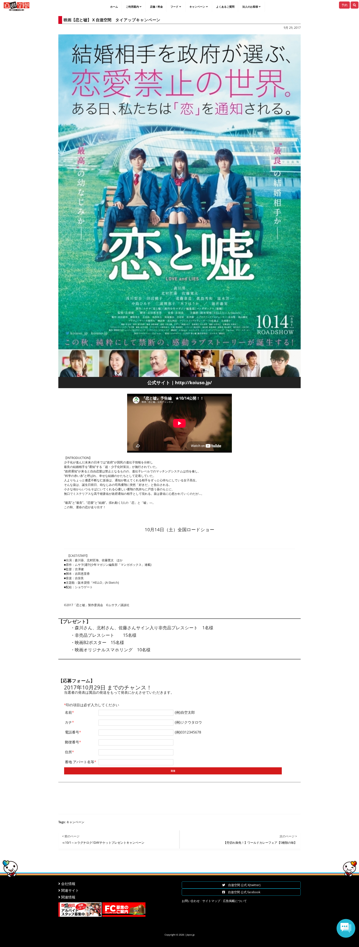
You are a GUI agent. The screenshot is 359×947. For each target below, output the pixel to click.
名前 (69, 712)
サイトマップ (211, 901)
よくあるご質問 (225, 6)
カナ (69, 722)
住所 (69, 751)
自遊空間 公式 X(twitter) (242, 885)
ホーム (114, 6)
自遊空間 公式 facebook (242, 892)
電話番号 (73, 732)
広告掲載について (235, 901)
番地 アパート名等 (80, 761)
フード (174, 6)
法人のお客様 (250, 6)
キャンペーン (197, 6)
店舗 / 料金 (156, 6)
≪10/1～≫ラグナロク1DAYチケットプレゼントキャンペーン (103, 843)
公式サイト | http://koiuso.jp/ (179, 382)
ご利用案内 (132, 6)
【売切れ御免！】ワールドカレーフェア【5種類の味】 (260, 843)
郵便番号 (73, 742)
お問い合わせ (191, 901)
